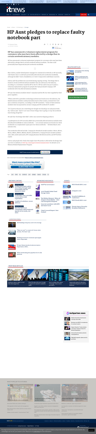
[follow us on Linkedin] (7, 4)
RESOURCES (52, 14)
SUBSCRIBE (83, 14)
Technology (20, 27)
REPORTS (44, 14)
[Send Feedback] (55, 44)
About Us (51, 420)
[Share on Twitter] (47, 44)
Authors (64, 420)
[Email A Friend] (58, 44)
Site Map (85, 420)
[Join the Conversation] (44, 44)
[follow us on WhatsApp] (16, 4)
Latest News (5, 1)
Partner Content (15, 180)
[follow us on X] (9, 4)
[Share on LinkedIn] (53, 44)
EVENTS (66, 14)
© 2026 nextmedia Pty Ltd (18, 420)
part (29, 174)
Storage (26, 27)
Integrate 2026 (76, 191)
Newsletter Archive (79, 420)
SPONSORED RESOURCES (45, 180)
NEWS (8, 14)
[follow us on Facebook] (11, 4)
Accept (91, 430)
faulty (16, 174)
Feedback (68, 420)
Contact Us (46, 420)
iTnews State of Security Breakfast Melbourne (79, 207)
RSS (88, 420)
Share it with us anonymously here (34, 157)
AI (28, 14)
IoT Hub (37, 426)
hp (20, 174)
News (13, 27)
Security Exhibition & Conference (78, 197)
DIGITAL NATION (34, 14)
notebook (24, 174)
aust (12, 174)
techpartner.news (22, 426)
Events (66, 180)
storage (44, 174)
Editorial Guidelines (58, 420)
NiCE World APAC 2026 (79, 185)
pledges (34, 174)
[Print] (61, 44)
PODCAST (60, 14)
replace (39, 174)
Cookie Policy (36, 432)
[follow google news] (13, 4)
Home (8, 27)
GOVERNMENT (16, 14)
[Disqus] (34, 308)
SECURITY (23, 14)
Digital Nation (30, 426)
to (48, 174)
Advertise (73, 420)
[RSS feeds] (18, 4)
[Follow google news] (56, 48)
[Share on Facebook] (50, 44)
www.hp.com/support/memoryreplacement (36, 143)
